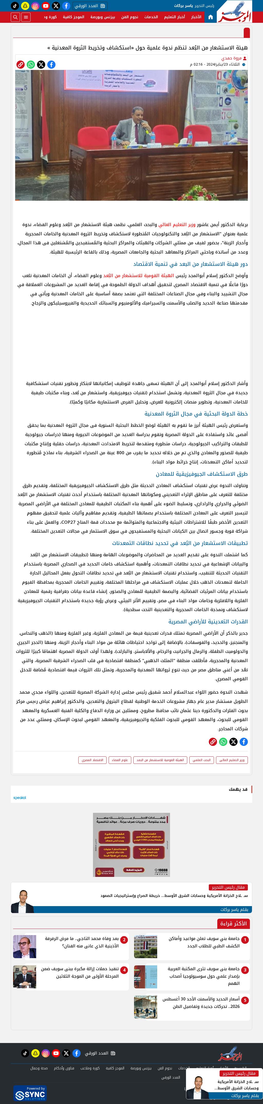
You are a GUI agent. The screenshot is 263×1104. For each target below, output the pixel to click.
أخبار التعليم (174, 17)
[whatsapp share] (31, 64)
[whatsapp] (20, 64)
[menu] (26, 17)
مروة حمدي (232, 58)
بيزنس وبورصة (102, 17)
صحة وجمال (39, 1068)
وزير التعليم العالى (232, 760)
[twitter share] (41, 64)
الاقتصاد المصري (92, 760)
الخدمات (151, 17)
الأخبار (196, 17)
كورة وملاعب (46, 17)
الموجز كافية (73, 17)
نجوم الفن (129, 17)
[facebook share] (51, 64)
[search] (15, 17)
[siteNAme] (234, 11)
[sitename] (230, 1053)
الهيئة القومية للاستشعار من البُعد (138, 275)
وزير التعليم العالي (177, 224)
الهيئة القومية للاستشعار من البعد (160, 760)
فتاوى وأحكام (64, 1068)
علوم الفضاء (120, 760)
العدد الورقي (85, 6)
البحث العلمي (202, 760)
